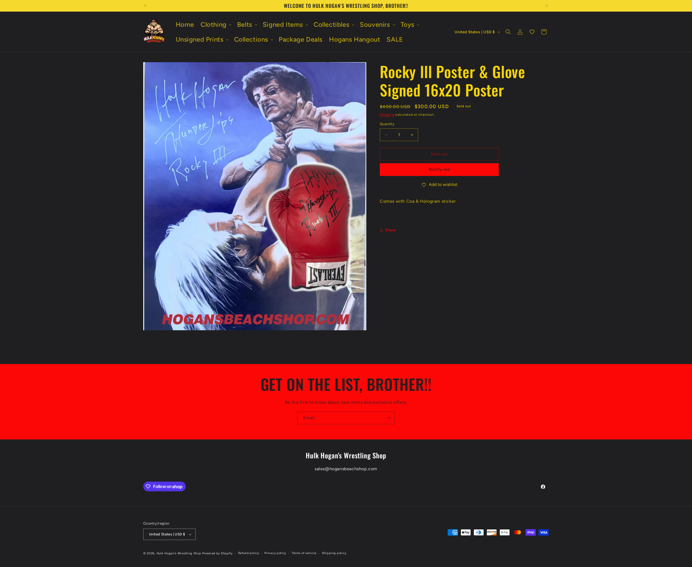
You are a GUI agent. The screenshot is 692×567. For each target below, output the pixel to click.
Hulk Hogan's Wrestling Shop (179, 553)
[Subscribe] (388, 418)
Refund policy (248, 553)
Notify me (439, 169)
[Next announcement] (547, 6)
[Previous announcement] (145, 6)
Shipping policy (334, 553)
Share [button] (390, 230)
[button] (215, 24)
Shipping (387, 114)
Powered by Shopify (217, 553)
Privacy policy (275, 553)
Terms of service (304, 553)
